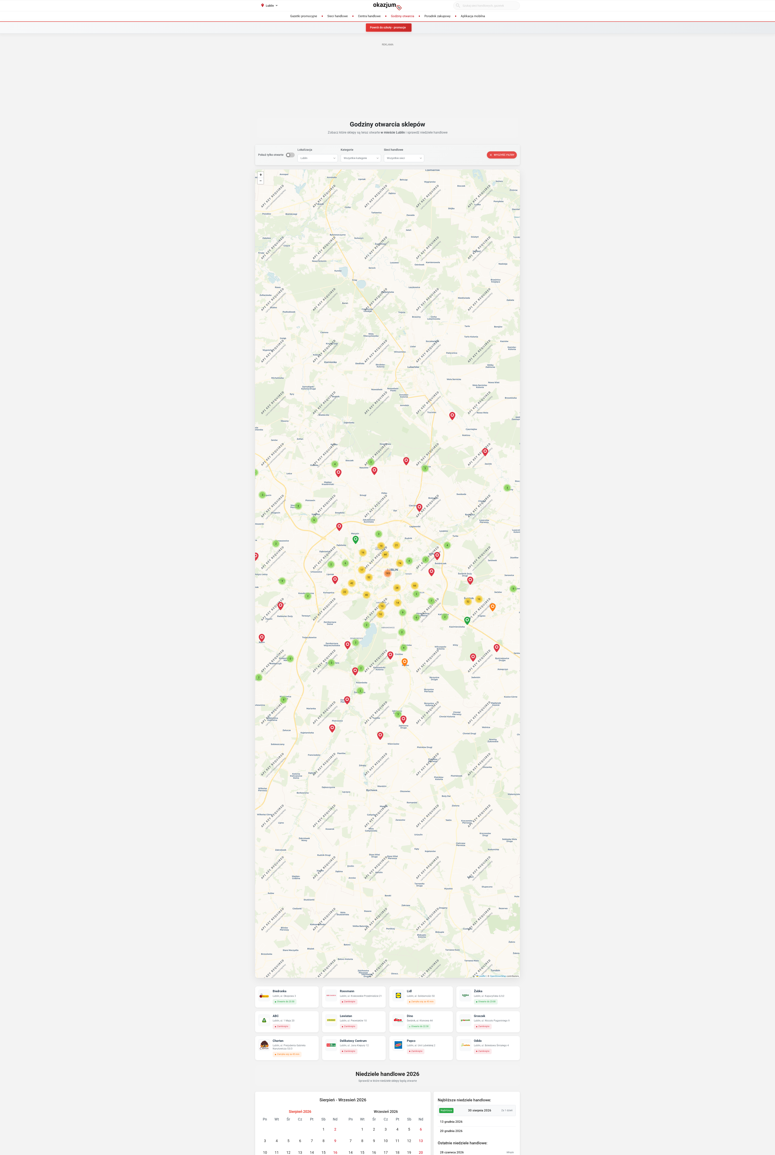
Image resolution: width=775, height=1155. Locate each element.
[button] (409, 561)
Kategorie (347, 149)
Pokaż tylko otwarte (271, 154)
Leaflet (482, 976)
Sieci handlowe (393, 149)
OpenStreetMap (498, 976)
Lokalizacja (304, 149)
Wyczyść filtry (504, 155)
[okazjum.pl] (387, 6)
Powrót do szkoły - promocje (388, 27)
